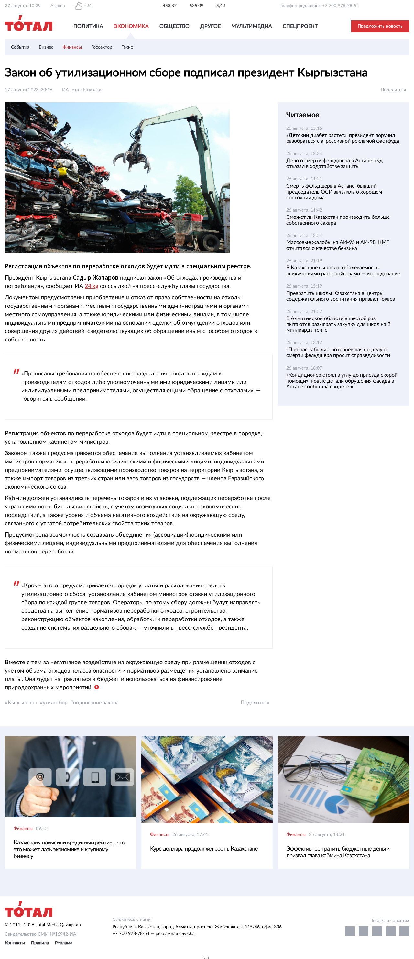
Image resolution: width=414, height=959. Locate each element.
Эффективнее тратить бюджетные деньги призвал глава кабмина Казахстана (338, 852)
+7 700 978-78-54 (340, 6)
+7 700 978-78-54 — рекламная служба (154, 933)
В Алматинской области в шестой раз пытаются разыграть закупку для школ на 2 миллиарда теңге (338, 324)
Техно (127, 47)
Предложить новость (380, 26)
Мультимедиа (251, 26)
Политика (88, 26)
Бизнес (46, 47)
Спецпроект (300, 26)
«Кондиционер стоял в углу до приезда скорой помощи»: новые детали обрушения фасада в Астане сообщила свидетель (342, 381)
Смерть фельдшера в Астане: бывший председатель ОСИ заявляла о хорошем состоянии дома (334, 192)
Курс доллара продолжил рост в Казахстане (204, 849)
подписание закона (96, 702)
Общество (174, 26)
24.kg (91, 286)
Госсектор (101, 47)
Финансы (72, 47)
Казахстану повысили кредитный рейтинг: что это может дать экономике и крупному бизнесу (69, 849)
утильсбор (55, 702)
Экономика (131, 26)
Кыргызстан (22, 702)
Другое (210, 26)
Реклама (63, 943)
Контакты (15, 943)
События (20, 47)
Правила (40, 943)
